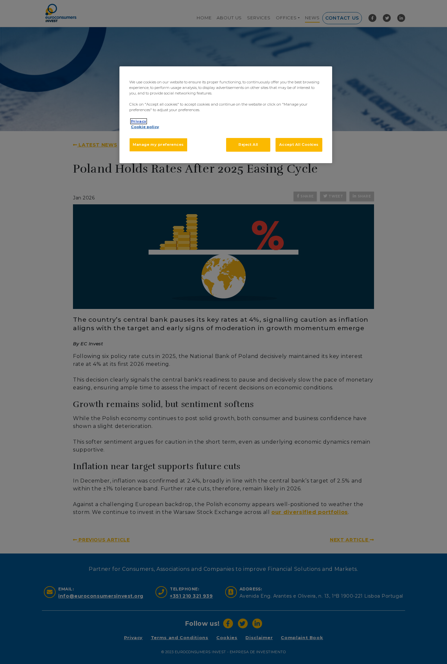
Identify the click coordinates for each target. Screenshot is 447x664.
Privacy (138, 121)
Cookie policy (145, 127)
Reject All (248, 144)
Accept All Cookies (299, 144)
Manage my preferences (158, 144)
